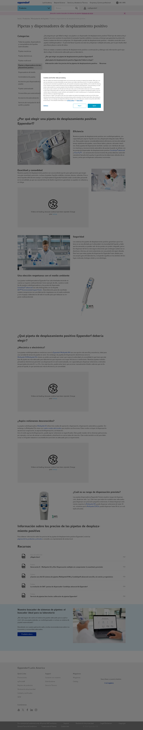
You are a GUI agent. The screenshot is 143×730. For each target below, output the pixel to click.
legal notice (79, 100)
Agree (94, 105)
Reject (79, 105)
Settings (45, 105)
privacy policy (70, 100)
